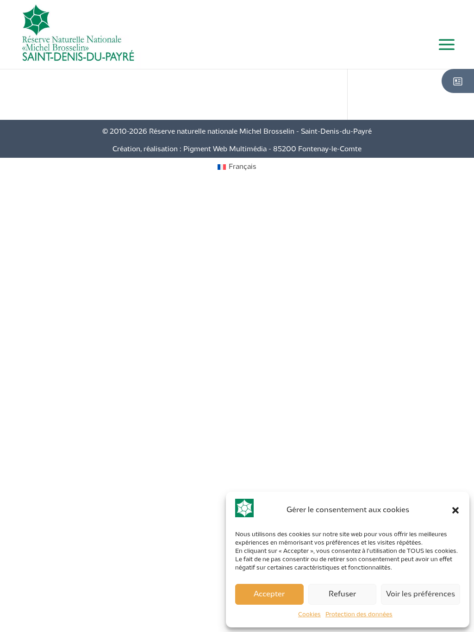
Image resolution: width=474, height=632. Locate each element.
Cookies (309, 614)
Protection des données (359, 614)
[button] (455, 510)
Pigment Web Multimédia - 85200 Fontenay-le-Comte (272, 149)
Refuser (342, 594)
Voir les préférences (420, 594)
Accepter (269, 594)
